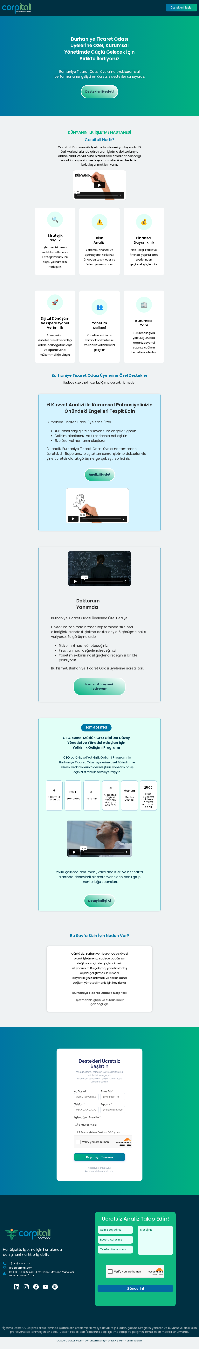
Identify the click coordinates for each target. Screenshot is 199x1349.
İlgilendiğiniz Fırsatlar (87, 1117)
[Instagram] (26, 1286)
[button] (99, 49)
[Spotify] (55, 1286)
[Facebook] (36, 1286)
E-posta (106, 1104)
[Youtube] (45, 1286)
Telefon (79, 1104)
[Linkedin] (16, 1286)
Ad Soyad (80, 1091)
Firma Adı (106, 1091)
